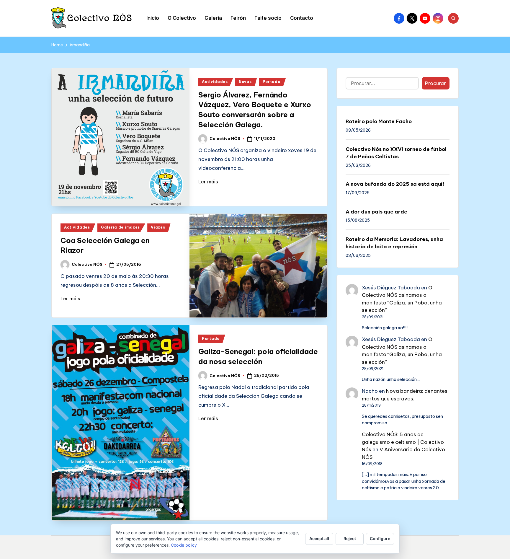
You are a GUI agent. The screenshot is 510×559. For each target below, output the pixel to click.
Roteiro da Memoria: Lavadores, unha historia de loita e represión (394, 243)
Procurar (435, 83)
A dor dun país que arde (376, 211)
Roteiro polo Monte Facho (379, 121)
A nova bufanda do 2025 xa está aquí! (395, 184)
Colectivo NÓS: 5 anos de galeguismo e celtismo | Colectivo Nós (403, 442)
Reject (350, 538)
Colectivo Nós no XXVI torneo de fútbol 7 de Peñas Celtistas (396, 153)
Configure (380, 538)
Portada (272, 81)
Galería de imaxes (120, 227)
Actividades (215, 81)
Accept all (319, 538)
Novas (245, 81)
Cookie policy (184, 544)
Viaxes (158, 227)
